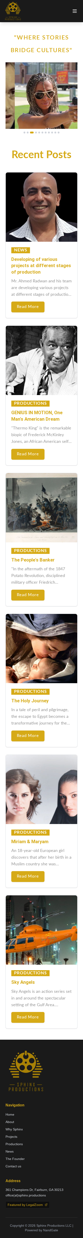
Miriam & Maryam (29, 841)
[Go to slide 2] (28, 132)
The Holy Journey (30, 701)
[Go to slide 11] (58, 132)
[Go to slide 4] (36, 132)
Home (10, 1114)
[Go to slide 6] (42, 132)
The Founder (15, 1159)
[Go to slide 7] (46, 132)
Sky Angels (23, 982)
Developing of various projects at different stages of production (41, 266)
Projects (11, 1136)
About (10, 1122)
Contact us (13, 1166)
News (10, 1151)
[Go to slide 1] (24, 132)
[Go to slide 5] (39, 132)
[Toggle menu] (74, 11)
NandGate (50, 1230)
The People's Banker (33, 560)
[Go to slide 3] (32, 132)
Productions (14, 1144)
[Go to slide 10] (55, 132)
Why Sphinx (14, 1129)
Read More (28, 307)
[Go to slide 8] (49, 132)
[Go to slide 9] (52, 132)
